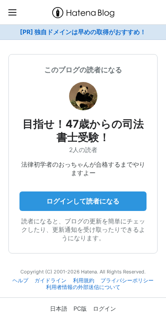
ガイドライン (50, 280)
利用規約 (83, 280)
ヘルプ (20, 280)
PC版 (80, 308)
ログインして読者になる (83, 201)
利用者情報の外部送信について (83, 287)
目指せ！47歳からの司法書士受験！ (83, 130)
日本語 (58, 308)
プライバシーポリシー (127, 280)
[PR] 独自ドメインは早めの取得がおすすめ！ (83, 31)
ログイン (104, 308)
